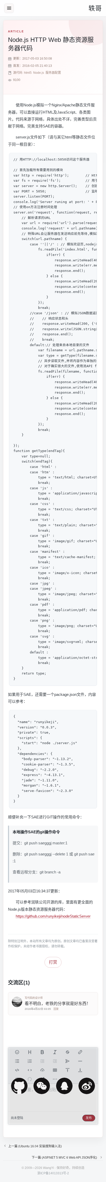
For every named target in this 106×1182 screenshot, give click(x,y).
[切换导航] (9, 8)
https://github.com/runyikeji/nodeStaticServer (53, 916)
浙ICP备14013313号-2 (53, 1173)
